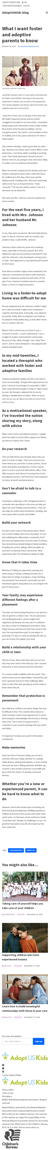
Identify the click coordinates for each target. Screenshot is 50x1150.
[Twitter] (8, 838)
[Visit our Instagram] (3, 1068)
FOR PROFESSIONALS (12, 5)
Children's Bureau (26, 1114)
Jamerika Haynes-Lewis (29, 46)
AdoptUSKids (9, 914)
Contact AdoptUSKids (11, 1075)
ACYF (4, 1127)
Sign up (38, 1041)
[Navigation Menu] (47, 12)
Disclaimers (7, 1096)
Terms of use (7, 1093)
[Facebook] (3, 838)
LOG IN (26, 5)
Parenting (31, 850)
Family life (21, 914)
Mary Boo (8, 966)
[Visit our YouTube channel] (3, 1071)
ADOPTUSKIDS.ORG (11, 2)
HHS (16, 1127)
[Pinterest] (12, 838)
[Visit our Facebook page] (3, 1065)
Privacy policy (8, 1089)
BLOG (24, 2)
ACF (9, 1127)
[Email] (16, 838)
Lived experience (15, 850)
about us (35, 1127)
